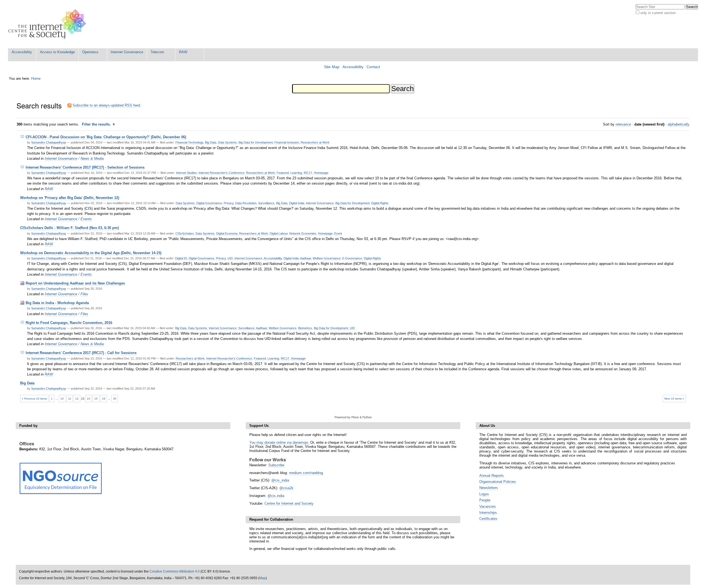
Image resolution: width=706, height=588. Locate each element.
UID (230, 258)
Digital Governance (209, 203)
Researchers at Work (315, 142)
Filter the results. (97, 124)
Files (84, 294)
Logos (484, 494)
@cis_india (280, 480)
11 (69, 398)
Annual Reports (491, 475)
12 (77, 398)
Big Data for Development (256, 142)
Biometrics (305, 328)
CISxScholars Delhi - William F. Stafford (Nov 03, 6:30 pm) (69, 228)
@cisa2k (286, 488)
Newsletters (488, 488)
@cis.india (276, 496)
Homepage (321, 172)
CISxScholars (184, 233)
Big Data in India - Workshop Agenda (57, 303)
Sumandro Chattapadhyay (48, 142)
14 (88, 398)
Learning (296, 172)
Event (338, 233)
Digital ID (181, 258)
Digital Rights (380, 203)
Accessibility (22, 52)
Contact (373, 67)
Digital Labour (279, 233)
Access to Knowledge (57, 52)
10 (62, 398)
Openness (90, 52)
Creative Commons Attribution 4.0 (174, 571)
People (484, 500)
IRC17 (308, 172)
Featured (283, 172)
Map (262, 578)
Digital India (296, 203)
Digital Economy (226, 233)
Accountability (273, 258)
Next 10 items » (674, 398)
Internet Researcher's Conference (221, 172)
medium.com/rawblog (306, 473)
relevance (623, 124)
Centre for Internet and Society (289, 503)
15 (96, 398)
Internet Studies (186, 172)
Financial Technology (189, 142)
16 (103, 398)
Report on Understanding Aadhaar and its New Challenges (75, 283)
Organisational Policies (497, 482)
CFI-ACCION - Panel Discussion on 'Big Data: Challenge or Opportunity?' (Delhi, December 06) (106, 137)
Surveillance (266, 203)
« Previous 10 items (34, 398)
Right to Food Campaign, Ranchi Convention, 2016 (69, 323)
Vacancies (487, 506)
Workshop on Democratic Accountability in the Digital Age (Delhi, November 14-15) (90, 253)
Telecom (157, 52)
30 (114, 398)
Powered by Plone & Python (353, 417)
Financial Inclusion (286, 142)
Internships (488, 512)
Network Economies (302, 233)
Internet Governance (127, 52)
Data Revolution (245, 203)
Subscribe (276, 465)
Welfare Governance (327, 258)
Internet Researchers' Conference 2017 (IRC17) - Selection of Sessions (85, 167)
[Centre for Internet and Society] (48, 24)
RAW (183, 52)
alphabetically (678, 124)
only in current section (658, 13)
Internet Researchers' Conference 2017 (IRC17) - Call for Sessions (81, 353)
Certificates (488, 519)
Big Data (210, 142)
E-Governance (352, 258)
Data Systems (227, 142)
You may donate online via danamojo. (279, 442)
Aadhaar (305, 258)
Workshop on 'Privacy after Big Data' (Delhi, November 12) (69, 198)
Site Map (331, 67)
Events (86, 219)
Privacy (229, 203)
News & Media (92, 158)
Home (36, 78)
